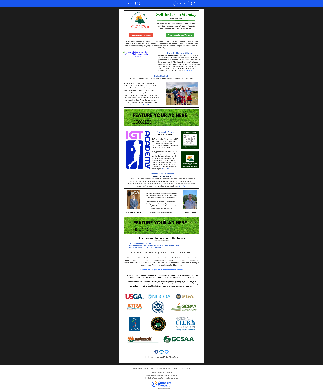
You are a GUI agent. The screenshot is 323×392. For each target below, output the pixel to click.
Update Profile (151, 375)
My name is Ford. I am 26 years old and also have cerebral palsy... (154, 245)
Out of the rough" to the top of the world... (145, 247)
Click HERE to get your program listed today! (161, 270)
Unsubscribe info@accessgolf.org (161, 372)
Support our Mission (141, 35)
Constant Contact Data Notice (167, 375)
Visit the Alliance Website (180, 35)
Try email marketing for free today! (161, 388)
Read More (188, 70)
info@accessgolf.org (157, 378)
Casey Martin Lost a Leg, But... (141, 243)
